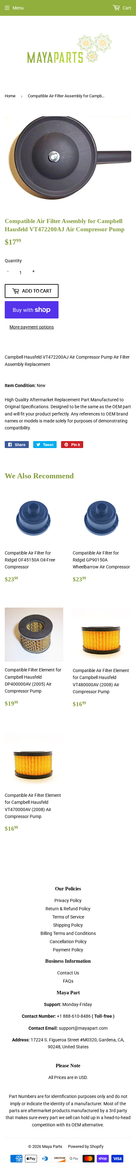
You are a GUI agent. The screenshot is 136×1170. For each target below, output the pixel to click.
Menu (18, 7)
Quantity (13, 260)
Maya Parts (52, 1146)
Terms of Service (68, 916)
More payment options (31, 327)
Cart (126, 7)
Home (10, 96)
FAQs (68, 981)
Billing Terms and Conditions (68, 933)
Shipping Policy (68, 925)
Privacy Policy (68, 900)
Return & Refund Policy (68, 908)
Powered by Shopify (85, 1146)
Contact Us (68, 972)
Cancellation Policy (68, 941)
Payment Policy (68, 949)
